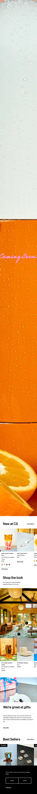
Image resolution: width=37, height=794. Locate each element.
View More (30, 524)
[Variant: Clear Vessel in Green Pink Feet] (7, 565)
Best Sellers (11, 739)
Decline (25, 780)
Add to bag (4, 569)
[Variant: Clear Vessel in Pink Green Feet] (9, 565)
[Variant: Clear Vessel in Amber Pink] (2, 565)
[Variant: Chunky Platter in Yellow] (35, 561)
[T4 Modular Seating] (26, 623)
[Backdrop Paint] (5, 610)
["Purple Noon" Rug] (18, 634)
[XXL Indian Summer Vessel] (5, 625)
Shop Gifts (6, 727)
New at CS (10, 523)
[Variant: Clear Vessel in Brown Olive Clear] (5, 565)
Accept (12, 780)
